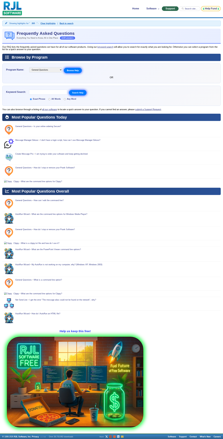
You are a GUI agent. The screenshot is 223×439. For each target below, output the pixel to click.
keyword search (105, 47)
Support (170, 8)
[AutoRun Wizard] (9, 219)
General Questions (23, 126)
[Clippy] (8, 181)
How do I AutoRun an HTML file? (46, 313)
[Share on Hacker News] (114, 436)
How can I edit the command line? (49, 200)
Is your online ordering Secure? (47, 126)
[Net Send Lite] (9, 303)
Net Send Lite (21, 300)
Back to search (66, 23)
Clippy (16, 181)
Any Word (71, 99)
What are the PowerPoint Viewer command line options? (56, 249)
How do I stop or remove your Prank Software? (54, 168)
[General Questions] (9, 130)
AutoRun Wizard (22, 214)
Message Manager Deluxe (26, 140)
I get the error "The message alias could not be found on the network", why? (62, 300)
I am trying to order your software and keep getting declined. (61, 154)
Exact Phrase (39, 99)
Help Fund (211, 8)
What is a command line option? (48, 280)
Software (151, 8)
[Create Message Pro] (9, 157)
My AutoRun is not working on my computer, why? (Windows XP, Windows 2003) (67, 264)
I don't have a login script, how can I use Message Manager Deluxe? (70, 140)
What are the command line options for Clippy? (41, 181)
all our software (49, 109)
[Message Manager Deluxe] (9, 144)
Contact (193, 437)
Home (135, 8)
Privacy (35, 437)
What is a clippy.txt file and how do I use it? (40, 243)
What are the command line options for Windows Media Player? (59, 214)
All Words (56, 99)
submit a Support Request (148, 109)
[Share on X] (106, 436)
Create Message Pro (24, 154)
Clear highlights (48, 23)
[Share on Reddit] (110, 436)
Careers (217, 437)
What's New (205, 437)
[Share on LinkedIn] (118, 436)
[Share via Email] (122, 436)
